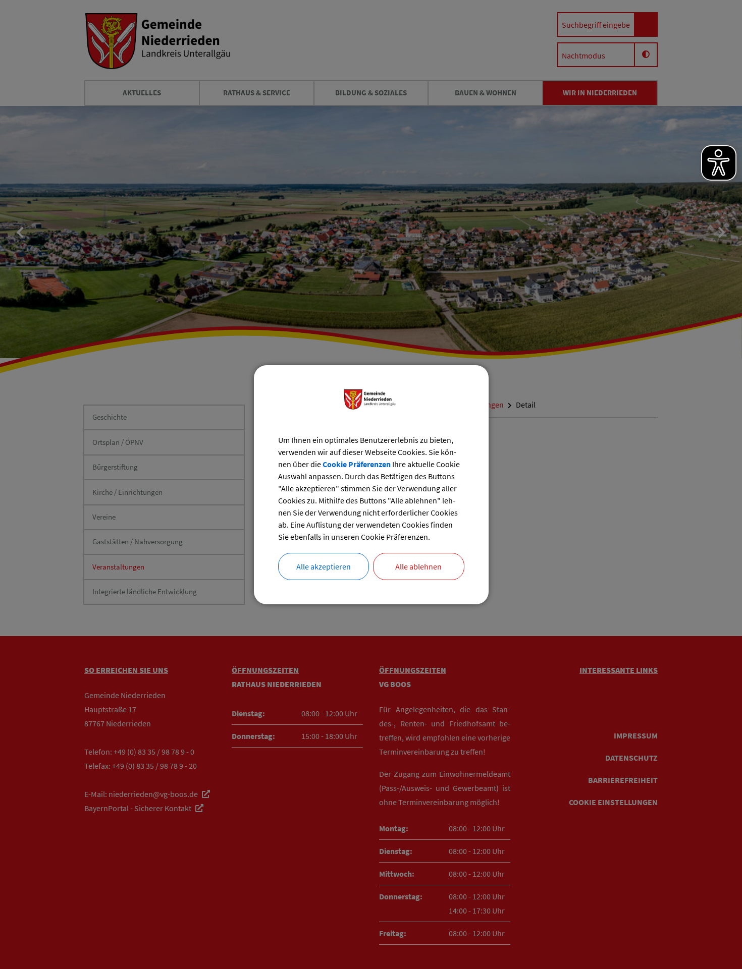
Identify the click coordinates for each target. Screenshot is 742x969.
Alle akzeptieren (323, 566)
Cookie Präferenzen (357, 464)
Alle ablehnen (418, 566)
